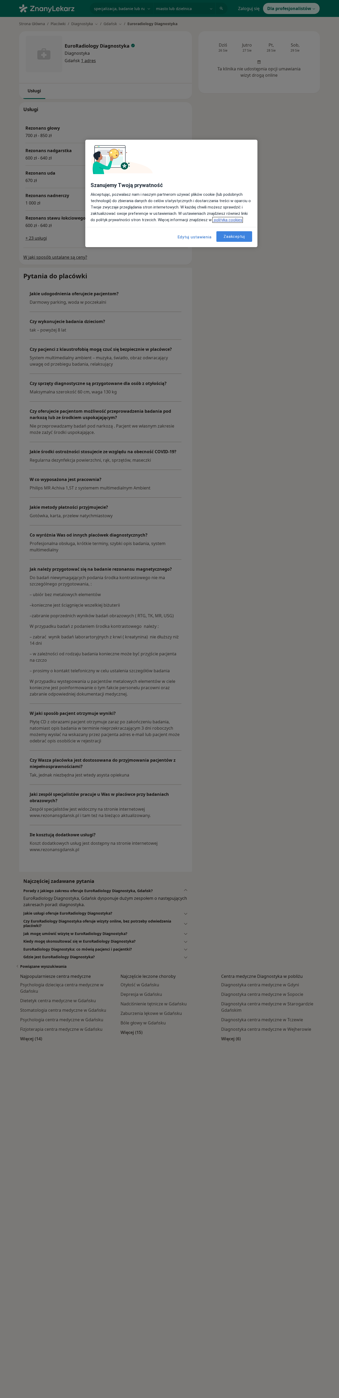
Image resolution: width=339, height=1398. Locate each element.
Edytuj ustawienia (195, 237)
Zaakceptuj (234, 236)
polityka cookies (227, 219)
